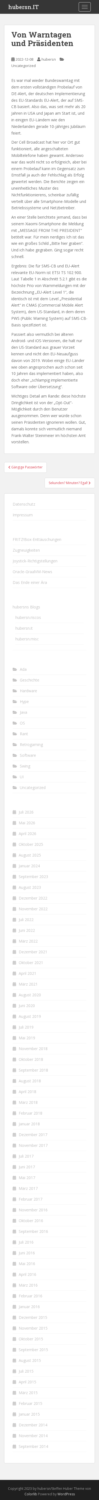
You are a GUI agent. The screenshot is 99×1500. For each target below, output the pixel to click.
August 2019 (30, 1016)
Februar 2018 (30, 1113)
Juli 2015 (26, 1371)
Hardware (28, 690)
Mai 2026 (27, 822)
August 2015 (30, 1360)
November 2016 (33, 1209)
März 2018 (28, 1102)
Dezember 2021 (33, 951)
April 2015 (27, 1381)
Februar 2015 (30, 1403)
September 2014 (33, 1446)
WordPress (66, 1494)
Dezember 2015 (33, 1317)
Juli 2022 (26, 919)
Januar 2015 (29, 1414)
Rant (24, 733)
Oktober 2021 (31, 962)
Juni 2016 (27, 1252)
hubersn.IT (23, 6)
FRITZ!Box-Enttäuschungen (37, 539)
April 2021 (27, 973)
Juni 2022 (27, 930)
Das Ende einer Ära (30, 582)
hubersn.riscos (28, 617)
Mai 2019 (27, 1037)
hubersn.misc (27, 639)
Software (28, 755)
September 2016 (33, 1231)
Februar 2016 (30, 1295)
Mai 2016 (27, 1263)
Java (23, 712)
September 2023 (33, 876)
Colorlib (30, 1494)
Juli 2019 (26, 1027)
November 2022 (33, 908)
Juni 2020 (27, 1005)
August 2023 (30, 887)
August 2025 (30, 855)
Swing (25, 766)
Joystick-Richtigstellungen (35, 560)
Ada (23, 669)
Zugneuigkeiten (26, 550)
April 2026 (27, 833)
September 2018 (33, 1070)
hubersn (49, 59)
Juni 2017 (27, 1166)
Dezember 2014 (33, 1424)
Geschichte (29, 680)
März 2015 (28, 1392)
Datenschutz (24, 504)
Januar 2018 (29, 1123)
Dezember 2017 (33, 1134)
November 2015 (33, 1328)
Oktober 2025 (31, 844)
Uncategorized (23, 65)
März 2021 (28, 984)
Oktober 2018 (31, 1059)
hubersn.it (24, 628)
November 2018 (33, 1048)
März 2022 (28, 941)
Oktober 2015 (31, 1338)
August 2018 (30, 1080)
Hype (24, 701)
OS (22, 723)
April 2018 (27, 1091)
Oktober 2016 (31, 1220)
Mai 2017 (27, 1177)
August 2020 (30, 994)
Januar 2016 (29, 1306)
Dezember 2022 (33, 898)
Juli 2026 (26, 812)
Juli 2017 (26, 1156)
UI (22, 776)
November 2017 (33, 1145)
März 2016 (28, 1285)
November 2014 (33, 1435)
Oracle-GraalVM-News (32, 571)
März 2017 (28, 1188)
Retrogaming (31, 744)
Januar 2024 (29, 865)
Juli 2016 (26, 1242)
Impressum (23, 514)
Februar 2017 (30, 1199)
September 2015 (33, 1349)
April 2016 (27, 1274)
